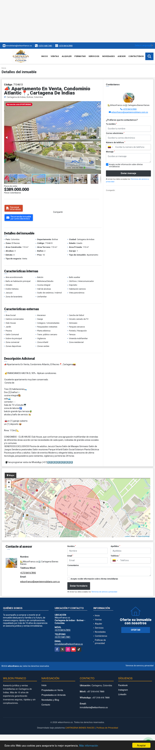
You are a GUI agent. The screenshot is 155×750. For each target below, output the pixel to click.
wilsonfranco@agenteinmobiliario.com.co (129, 112)
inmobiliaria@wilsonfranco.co (69, 644)
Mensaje (110, 152)
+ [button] (9, 482)
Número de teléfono (115, 142)
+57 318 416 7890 (95, 691)
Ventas (55, 56)
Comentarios (73, 565)
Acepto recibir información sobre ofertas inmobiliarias (94, 579)
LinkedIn (122, 694)
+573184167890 (66, 46)
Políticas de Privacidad (107, 727)
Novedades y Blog (50, 699)
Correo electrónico (115, 133)
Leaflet (127, 536)
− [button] (9, 487)
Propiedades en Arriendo (53, 694)
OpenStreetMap (144, 536)
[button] (98, 103)
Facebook (123, 685)
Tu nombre (111, 124)
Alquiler (66, 56)
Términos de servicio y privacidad (104, 592)
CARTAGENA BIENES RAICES (80, 727)
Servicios (94, 56)
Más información (88, 745)
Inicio (44, 56)
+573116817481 (45, 46)
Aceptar (141, 745)
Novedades (108, 56)
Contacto (45, 704)
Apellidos (115, 546)
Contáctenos (136, 56)
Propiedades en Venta (52, 690)
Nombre (71, 546)
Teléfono (115, 556)
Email (70, 556)
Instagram (123, 689)
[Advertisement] (77, 21)
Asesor (121, 56)
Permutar (80, 56)
